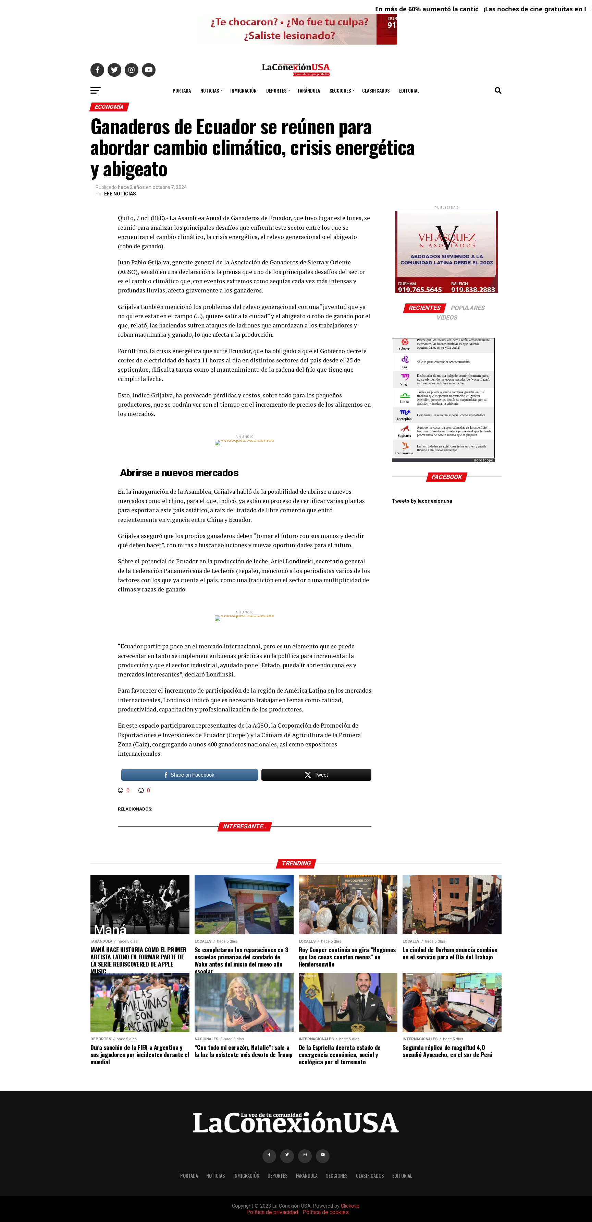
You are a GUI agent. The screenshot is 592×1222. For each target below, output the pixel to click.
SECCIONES (340, 90)
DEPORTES (276, 90)
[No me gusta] (141, 790)
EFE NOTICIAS (120, 193)
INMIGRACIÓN (243, 90)
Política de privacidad (272, 1212)
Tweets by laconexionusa (422, 501)
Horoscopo (483, 460)
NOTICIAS (209, 90)
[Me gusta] (121, 790)
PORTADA (182, 90)
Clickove (350, 1206)
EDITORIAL (409, 90)
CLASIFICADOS (376, 90)
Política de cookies (326, 1212)
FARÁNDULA (309, 90)
